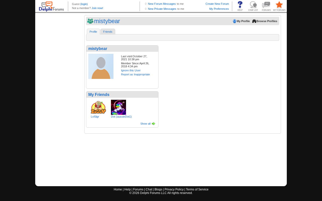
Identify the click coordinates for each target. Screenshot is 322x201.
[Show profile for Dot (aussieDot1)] (118, 106)
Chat (149, 189)
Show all (145, 123)
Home (118, 189)
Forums (138, 189)
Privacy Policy (174, 189)
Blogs (158, 189)
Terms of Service (197, 189)
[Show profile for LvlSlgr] (98, 106)
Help (127, 189)
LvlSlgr (95, 116)
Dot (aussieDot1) (121, 116)
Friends (107, 31)
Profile (93, 31)
